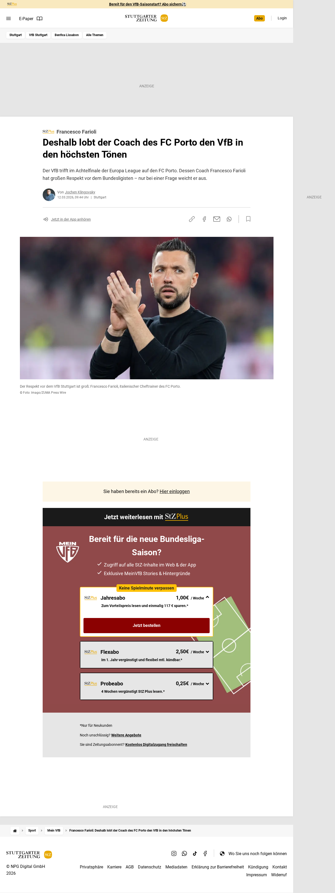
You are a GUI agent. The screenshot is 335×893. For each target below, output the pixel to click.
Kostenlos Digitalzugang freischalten (156, 744)
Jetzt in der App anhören (71, 219)
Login (282, 18)
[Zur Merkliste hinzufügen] (246, 219)
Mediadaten (176, 867)
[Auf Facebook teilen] (204, 219)
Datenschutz (149, 867)
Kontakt (279, 867)
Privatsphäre (91, 867)
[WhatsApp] (184, 853)
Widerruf (279, 874)
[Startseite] (14, 830)
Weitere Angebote (126, 735)
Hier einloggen (175, 491)
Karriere (114, 867)
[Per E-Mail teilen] (217, 219)
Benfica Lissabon (67, 35)
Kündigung (258, 867)
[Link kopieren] (192, 219)
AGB (130, 867)
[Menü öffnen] (8, 18)
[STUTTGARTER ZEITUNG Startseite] (146, 18)
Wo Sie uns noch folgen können (257, 853)
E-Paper (26, 18)
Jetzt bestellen (146, 625)
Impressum (256, 874)
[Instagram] (174, 853)
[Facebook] (205, 853)
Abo (259, 18)
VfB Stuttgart (38, 35)
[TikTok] (195, 853)
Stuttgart (15, 35)
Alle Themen (94, 35)
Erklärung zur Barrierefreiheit (218, 867)
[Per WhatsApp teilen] (229, 219)
